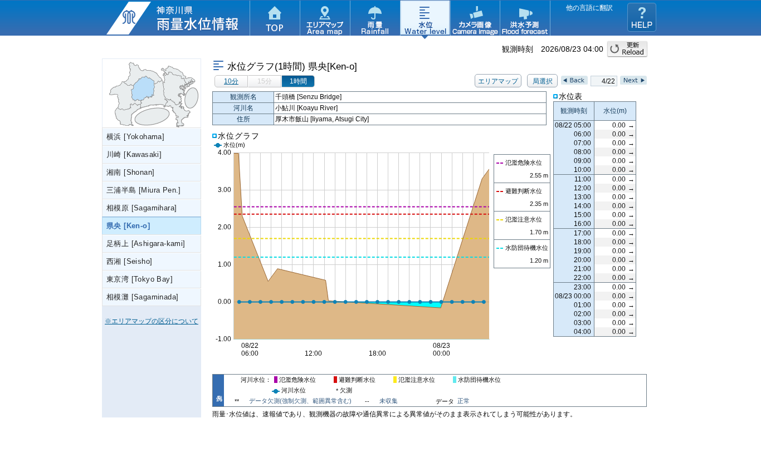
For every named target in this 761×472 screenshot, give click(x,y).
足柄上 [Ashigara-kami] (146, 243)
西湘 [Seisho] (129, 261)
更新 (627, 49)
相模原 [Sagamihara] (141, 208)
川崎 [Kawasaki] (134, 154)
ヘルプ (641, 17)
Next (633, 80)
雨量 (375, 19)
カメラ (475, 19)
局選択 (543, 81)
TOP (275, 19)
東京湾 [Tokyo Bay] (139, 279)
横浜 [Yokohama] (135, 136)
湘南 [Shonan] (130, 172)
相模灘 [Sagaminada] (142, 297)
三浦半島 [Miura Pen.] (143, 190)
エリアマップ (325, 19)
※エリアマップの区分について (151, 321)
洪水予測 (525, 19)
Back (574, 80)
